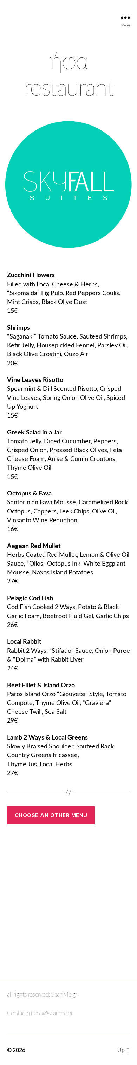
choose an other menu (51, 815)
